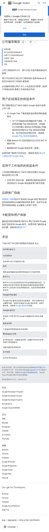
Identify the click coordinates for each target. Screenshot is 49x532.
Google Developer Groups (12, 396)
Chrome (5, 454)
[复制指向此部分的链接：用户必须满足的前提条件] (37, 99)
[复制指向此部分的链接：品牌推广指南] (22, 193)
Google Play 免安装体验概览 (24, 136)
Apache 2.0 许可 (36, 370)
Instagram (6, 427)
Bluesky (5, 423)
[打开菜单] (4, 3)
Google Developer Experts (12, 400)
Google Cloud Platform (11, 506)
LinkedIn (5, 431)
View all (5, 478)
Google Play (6, 474)
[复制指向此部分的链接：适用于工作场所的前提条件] (40, 165)
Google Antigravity (9, 466)
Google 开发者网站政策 (29, 372)
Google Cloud (7, 470)
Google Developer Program (12, 392)
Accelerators (7, 404)
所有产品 (5, 510)
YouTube (5, 439)
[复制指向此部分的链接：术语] (10, 237)
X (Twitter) (6, 435)
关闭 (24, 28)
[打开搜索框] (38, 3)
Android (5, 450)
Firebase (5, 458)
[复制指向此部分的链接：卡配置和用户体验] (28, 215)
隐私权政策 (12, 520)
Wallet (26, 3)
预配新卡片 (21, 227)
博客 (4, 419)
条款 (4, 520)
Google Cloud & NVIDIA (11, 408)
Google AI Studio (8, 462)
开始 (24, 35)
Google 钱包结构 (22, 306)
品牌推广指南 (8, 199)
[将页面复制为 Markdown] (31, 42)
